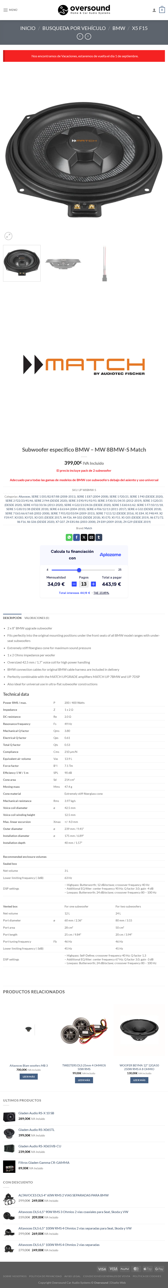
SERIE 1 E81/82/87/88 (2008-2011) (54, 496)
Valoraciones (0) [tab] (36, 618)
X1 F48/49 (151, 513)
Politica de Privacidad (45, 1276)
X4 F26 (67, 517)
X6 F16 (21, 521)
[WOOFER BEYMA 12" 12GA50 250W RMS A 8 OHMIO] (139, 1030)
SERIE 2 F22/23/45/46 (19, 500)
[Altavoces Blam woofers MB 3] (28, 1030)
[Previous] (11, 160)
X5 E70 (106, 517)
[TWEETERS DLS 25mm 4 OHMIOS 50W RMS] (84, 1030)
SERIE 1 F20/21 (119, 496)
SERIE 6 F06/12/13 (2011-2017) (106, 509)
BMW (118, 28)
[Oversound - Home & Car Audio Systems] (84, 10)
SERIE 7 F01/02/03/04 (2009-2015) (73, 513)
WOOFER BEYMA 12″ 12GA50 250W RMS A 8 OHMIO (139, 1067)
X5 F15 (140, 28)
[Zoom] (8, 236)
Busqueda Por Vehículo (74, 28)
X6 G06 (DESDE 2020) (40, 521)
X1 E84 (139, 513)
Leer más (29, 1076)
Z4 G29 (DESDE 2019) (137, 521)
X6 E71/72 (156, 517)
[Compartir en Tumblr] (98, 537)
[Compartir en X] (84, 537)
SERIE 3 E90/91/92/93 (82, 500)
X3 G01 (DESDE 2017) (48, 517)
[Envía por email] (91, 537)
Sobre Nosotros (15, 1276)
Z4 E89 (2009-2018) (109, 521)
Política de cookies (147, 1276)
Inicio (27, 28)
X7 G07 (60, 521)
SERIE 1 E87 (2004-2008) (92, 496)
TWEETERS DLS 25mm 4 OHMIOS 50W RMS (84, 1067)
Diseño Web (118, 1282)
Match (88, 528)
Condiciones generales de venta (106, 1276)
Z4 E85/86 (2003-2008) (81, 521)
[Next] (156, 160)
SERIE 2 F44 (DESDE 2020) (50, 500)
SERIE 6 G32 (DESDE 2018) (144, 509)
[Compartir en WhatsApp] (69, 537)
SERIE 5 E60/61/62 (124, 505)
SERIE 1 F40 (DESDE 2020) (146, 496)
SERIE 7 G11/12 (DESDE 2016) (115, 513)
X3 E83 (19, 517)
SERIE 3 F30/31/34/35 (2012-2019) (120, 500)
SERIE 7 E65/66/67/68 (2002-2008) (27, 513)
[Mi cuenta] (154, 10)
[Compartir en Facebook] (76, 537)
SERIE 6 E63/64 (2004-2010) (67, 509)
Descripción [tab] (12, 618)
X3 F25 (29, 517)
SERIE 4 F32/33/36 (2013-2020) (43, 505)
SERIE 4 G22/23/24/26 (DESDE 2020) (87, 505)
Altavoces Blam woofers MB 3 (29, 1065)
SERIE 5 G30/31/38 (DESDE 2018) (27, 509)
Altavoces (24, 496)
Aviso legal (72, 1276)
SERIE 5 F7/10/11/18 (150, 505)
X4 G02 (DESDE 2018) (86, 517)
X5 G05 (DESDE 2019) (135, 517)
